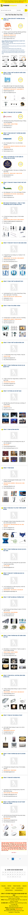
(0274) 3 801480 (7, 792)
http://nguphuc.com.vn (8, 299)
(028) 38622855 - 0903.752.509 (10, 691)
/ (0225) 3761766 (18, 296)
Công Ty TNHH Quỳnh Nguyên (11, 429)
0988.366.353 (6, 35)
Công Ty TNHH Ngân (8, 468)
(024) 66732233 (7, 818)
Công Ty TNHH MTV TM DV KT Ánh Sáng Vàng (15, 243)
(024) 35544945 (7, 406)
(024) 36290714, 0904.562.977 (10, 89)
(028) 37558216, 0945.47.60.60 (10, 219)
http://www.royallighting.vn (9, 695)
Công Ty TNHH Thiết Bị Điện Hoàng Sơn (13, 342)
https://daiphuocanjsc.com (9, 38)
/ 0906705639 (13, 770)
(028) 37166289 (7, 652)
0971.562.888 (6, 565)
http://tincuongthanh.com (9, 322)
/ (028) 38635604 (20, 193)
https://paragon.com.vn (8, 151)
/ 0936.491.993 (13, 35)
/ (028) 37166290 (14, 652)
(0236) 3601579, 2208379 (9, 319)
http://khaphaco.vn (7, 223)
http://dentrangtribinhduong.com (10, 796)
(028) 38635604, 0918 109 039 (10, 193)
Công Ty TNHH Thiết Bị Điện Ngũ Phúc (13, 281)
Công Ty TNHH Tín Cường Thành (11, 305)
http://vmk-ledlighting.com (9, 529)
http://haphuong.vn (8, 127)
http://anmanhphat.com (8, 385)
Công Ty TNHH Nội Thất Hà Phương (12, 112)
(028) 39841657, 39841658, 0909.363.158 (12, 524)
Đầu (8, 858)
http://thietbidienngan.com (9, 488)
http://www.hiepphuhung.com (10, 92)
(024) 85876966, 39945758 (9, 381)
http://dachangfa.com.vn (9, 615)
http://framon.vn (7, 176)
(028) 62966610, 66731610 (9, 730)
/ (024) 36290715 (20, 89)
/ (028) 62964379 (20, 258)
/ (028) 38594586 (14, 612)
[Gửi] (26, 10)
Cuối (20, 858)
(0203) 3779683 (7, 124)
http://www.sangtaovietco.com (10, 655)
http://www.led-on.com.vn (9, 409)
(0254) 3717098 (7, 356)
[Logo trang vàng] (8, 5)
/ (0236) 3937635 (18, 319)
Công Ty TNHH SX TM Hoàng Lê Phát (12, 715)
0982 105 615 (6, 444)
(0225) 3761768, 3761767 (9, 296)
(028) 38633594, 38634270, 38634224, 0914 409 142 (14, 146)
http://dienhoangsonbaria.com (10, 359)
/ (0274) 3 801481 (14, 792)
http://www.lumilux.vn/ (8, 733)
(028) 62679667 (7, 770)
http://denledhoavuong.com (9, 821)
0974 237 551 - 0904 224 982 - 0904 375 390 (13, 173)
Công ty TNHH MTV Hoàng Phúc (11, 777)
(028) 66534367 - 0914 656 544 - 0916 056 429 (13, 589)
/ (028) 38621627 (20, 691)
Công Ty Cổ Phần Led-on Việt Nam (12, 391)
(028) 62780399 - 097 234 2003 (10, 258)
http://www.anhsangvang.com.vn (10, 261)
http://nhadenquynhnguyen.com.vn (11, 448)
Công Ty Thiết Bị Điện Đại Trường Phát (13, 597)
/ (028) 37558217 (20, 219)
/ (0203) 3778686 (14, 124)
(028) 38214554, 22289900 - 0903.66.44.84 (12, 483)
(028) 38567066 (7, 612)
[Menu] (26, 5)
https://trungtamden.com (9, 197)
